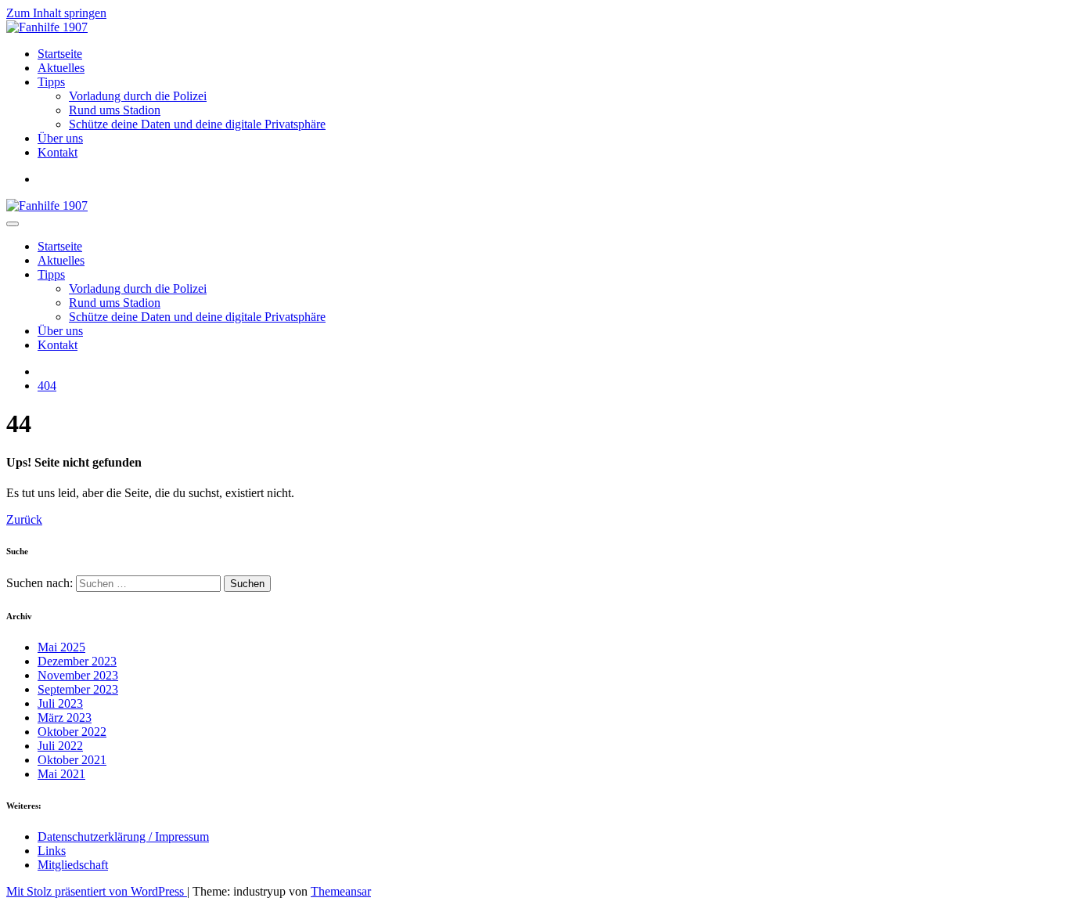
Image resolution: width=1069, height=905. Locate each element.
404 (47, 385)
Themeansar (341, 891)
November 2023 (78, 675)
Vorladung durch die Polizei (138, 96)
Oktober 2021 (72, 759)
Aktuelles (61, 67)
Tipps (51, 81)
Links (52, 850)
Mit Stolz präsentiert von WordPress (96, 891)
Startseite (60, 53)
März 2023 (65, 717)
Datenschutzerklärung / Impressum (123, 836)
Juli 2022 (60, 745)
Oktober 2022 (72, 731)
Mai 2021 (61, 774)
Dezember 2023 (77, 661)
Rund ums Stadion (114, 110)
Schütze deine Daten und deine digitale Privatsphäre (197, 124)
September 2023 (78, 689)
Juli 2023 (60, 703)
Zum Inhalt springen (56, 13)
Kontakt (57, 152)
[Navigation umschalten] (12, 224)
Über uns (60, 138)
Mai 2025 (61, 647)
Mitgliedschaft (73, 864)
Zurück (24, 519)
